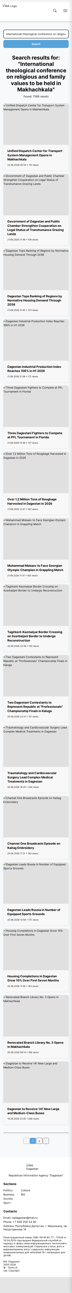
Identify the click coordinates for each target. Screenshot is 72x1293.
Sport (7, 1202)
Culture (25, 1190)
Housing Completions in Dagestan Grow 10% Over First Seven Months (33, 978)
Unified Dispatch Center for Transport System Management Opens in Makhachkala (34, 155)
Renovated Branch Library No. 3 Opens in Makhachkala (35, 1044)
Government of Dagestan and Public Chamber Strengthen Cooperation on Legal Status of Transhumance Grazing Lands (35, 228)
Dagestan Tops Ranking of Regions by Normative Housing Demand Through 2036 (34, 300)
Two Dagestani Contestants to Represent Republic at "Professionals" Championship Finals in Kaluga (35, 707)
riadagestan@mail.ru (25, 1217)
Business (8, 1194)
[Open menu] (65, 11)
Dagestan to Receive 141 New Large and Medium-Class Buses (33, 1111)
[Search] (55, 11)
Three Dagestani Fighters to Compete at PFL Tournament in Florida (34, 435)
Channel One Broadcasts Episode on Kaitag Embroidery (33, 845)
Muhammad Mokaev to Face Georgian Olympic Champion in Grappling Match (35, 568)
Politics (8, 1190)
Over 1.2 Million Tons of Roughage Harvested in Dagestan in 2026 (32, 501)
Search (36, 44)
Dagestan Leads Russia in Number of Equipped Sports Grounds (33, 912)
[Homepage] (10, 10)
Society (8, 1198)
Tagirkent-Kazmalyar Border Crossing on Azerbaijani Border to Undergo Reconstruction (34, 636)
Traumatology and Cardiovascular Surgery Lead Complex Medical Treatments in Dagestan (32, 777)
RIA (23, 1194)
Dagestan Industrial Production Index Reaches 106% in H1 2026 (34, 369)
